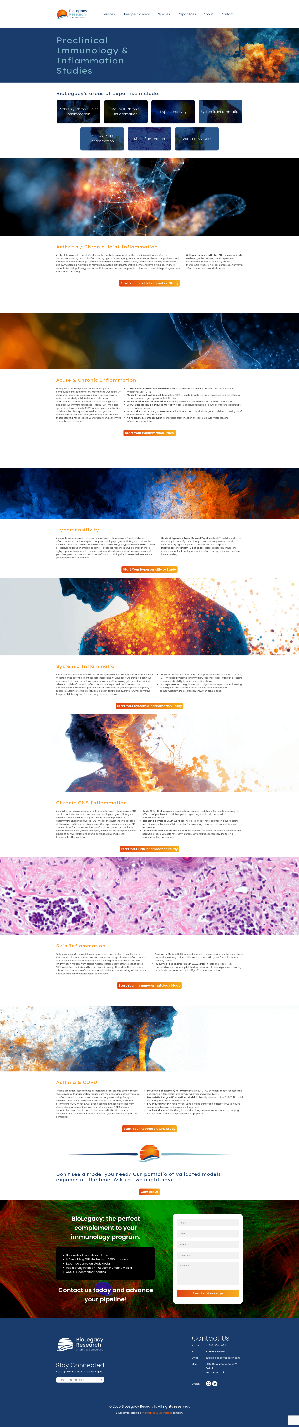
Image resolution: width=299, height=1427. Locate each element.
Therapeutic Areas (136, 14)
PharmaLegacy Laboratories (157, 1412)
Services (108, 14)
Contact (227, 14)
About (208, 14)
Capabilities (187, 14)
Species (164, 14)
